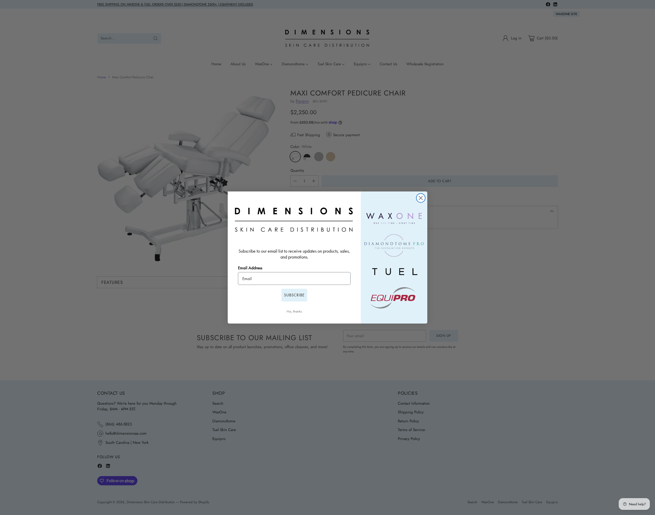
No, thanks (294, 311)
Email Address (250, 268)
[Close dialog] (420, 198)
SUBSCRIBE (294, 295)
